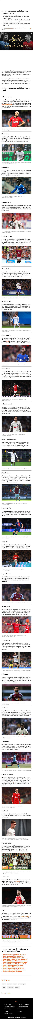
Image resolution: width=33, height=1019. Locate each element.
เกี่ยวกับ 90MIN (7, 1004)
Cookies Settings (8, 1013)
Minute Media (7, 1009)
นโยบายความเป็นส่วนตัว (23, 1004)
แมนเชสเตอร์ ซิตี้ (24, 916)
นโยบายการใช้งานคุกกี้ (9, 1006)
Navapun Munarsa (9, 28)
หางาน (19, 1009)
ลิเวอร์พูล (12, 782)
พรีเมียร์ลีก (9, 984)
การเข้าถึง (6, 1011)
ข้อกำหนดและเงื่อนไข (23, 1006)
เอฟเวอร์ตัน (17, 987)
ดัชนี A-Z (20, 1011)
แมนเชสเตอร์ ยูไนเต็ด (22, 984)
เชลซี (7, 341)
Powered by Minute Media (15, 1017)
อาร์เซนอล (18, 375)
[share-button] (30, 28)
